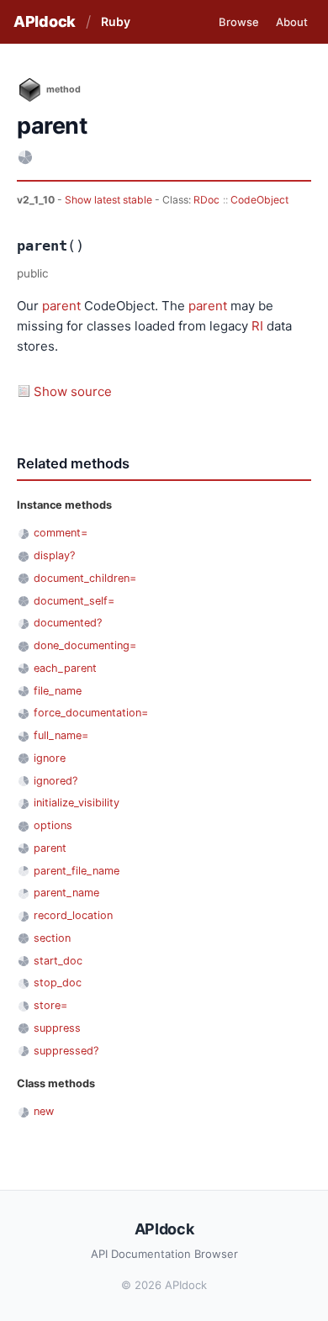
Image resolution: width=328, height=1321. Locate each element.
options (53, 825)
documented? (68, 622)
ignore (50, 758)
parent (61, 306)
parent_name (66, 892)
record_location (73, 915)
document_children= (85, 578)
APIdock (44, 21)
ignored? (55, 780)
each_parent (65, 668)
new (44, 1111)
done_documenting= (85, 645)
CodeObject (259, 199)
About (292, 22)
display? (54, 555)
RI (257, 326)
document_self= (74, 600)
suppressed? (66, 1050)
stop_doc (58, 982)
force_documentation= (91, 712)
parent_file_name (76, 870)
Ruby (115, 21)
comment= (60, 532)
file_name (58, 690)
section (52, 938)
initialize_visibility (76, 802)
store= (50, 1005)
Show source (73, 391)
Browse (239, 22)
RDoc (206, 199)
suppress (57, 1028)
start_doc (58, 960)
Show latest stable (110, 199)
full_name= (61, 735)
